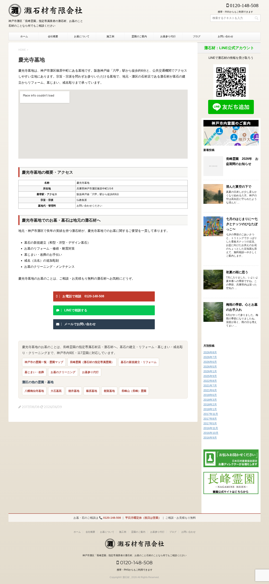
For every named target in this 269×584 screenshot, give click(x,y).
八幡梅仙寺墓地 (34, 390)
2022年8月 (210, 380)
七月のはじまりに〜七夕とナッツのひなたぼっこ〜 (242, 224)
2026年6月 (210, 361)
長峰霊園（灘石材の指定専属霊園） (92, 362)
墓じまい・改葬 (34, 372)
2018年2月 (210, 404)
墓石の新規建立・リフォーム (139, 362)
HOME (22, 49)
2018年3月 (210, 399)
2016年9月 (210, 437)
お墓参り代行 (168, 36)
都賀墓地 (109, 390)
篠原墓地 (91, 390)
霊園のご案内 (139, 36)
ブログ (196, 36)
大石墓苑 (56, 390)
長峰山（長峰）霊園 (134, 390)
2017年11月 (210, 414)
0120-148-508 (244, 5)
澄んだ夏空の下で (238, 186)
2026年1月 (210, 371)
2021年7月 (210, 385)
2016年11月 (210, 428)
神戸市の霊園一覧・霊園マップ (44, 362)
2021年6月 (210, 390)
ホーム (24, 36)
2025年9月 (210, 376)
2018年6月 (210, 395)
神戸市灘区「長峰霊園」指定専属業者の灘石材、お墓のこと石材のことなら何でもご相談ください (134, 555)
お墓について (81, 36)
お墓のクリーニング (63, 372)
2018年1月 (210, 409)
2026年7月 (210, 357)
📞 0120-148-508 (110, 517)
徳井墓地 (73, 390)
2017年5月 (210, 423)
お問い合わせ (225, 36)
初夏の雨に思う (237, 272)
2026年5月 (210, 366)
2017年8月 (210, 418)
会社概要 (53, 36)
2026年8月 (210, 352)
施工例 (110, 36)
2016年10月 (210, 432)
